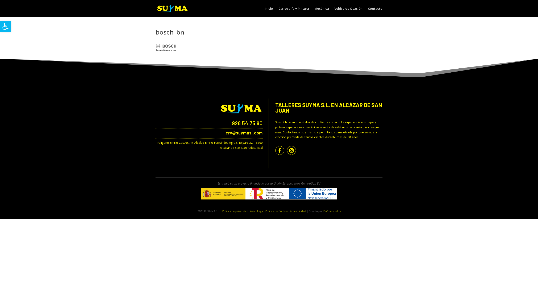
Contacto (375, 9)
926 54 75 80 (247, 123)
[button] (5, 26)
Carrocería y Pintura (293, 9)
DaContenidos (332, 211)
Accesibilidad (298, 211)
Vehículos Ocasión (348, 9)
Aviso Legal (257, 211)
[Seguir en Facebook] (279, 150)
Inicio (269, 9)
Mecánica (321, 9)
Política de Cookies (276, 211)
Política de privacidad (235, 211)
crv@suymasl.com (244, 132)
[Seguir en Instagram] (291, 150)
